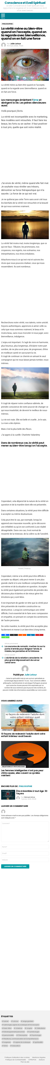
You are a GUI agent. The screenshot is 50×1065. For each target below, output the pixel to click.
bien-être (7, 1028)
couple (29, 1028)
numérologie (34, 1032)
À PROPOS (32, 1060)
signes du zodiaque (22, 1042)
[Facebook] (5, 635)
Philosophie (25, 786)
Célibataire (41, 1028)
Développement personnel (14, 1032)
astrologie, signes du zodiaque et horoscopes (21, 1025)
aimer (6, 1021)
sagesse (7, 1042)
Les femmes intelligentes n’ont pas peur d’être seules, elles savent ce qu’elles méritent (22, 773)
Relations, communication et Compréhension (21, 1039)
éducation (16, 1046)
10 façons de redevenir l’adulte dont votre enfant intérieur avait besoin (23, 735)
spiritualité (39, 1042)
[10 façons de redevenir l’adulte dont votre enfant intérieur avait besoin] (25, 717)
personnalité (9, 1035)
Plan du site (25, 1062)
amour (15, 1021)
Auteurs (42, 1060)
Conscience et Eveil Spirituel (25, 3)
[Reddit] (22, 635)
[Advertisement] (18, 914)
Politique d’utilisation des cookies (17, 1057)
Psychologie (36, 1035)
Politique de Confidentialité (15, 1060)
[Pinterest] (39, 635)
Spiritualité (7, 730)
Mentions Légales (38, 1057)
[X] (14, 635)
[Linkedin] (31, 635)
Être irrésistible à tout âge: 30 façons (31, 792)
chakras (19, 1028)
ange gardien (28, 1021)
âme (35, 100)
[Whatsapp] (5, 637)
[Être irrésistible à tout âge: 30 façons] (8, 795)
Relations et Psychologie (13, 767)
